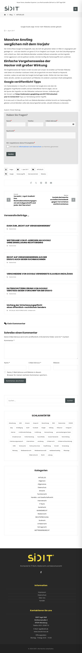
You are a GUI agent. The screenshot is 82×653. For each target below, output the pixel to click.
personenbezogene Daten (63, 432)
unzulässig (41, 441)
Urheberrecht (31, 310)
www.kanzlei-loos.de (41, 632)
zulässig (50, 455)
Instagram (69, 428)
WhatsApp (66, 450)
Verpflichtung (47, 446)
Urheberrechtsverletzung (65, 441)
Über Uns (42, 598)
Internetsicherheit (33, 174)
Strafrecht (42, 520)
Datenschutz (12, 229)
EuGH (27, 428)
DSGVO (71, 423)
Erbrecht (42, 491)
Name (7, 363)
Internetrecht (42, 501)
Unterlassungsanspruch (16, 441)
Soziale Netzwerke (53, 437)
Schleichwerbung (29, 437)
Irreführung (38, 432)
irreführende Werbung (25, 432)
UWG (14, 446)
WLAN (42, 455)
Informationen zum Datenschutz (30, 147)
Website (56, 363)
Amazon (27, 423)
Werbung (15, 450)
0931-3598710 (44, 625)
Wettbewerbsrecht (26, 450)
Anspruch (35, 423)
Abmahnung (12, 423)
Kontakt (42, 601)
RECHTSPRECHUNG (21, 310)
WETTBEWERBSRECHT (42, 530)
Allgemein (42, 481)
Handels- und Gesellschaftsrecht (42, 497)
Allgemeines (42, 484)
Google (12, 174)
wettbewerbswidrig (55, 450)
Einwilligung (19, 428)
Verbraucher (22, 446)
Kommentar (9, 340)
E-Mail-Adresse (35, 363)
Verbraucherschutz (34, 446)
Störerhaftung (66, 437)
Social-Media (41, 437)
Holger (11, 169)
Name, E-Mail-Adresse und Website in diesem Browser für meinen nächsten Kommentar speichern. (27, 373)
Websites (43, 174)
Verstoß (56, 446)
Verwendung (65, 446)
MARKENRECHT (42, 510)
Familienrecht (42, 494)
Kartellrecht (42, 507)
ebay (11, 428)
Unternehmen (30, 441)
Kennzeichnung (48, 432)
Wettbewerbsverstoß (40, 450)
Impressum (42, 592)
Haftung (51, 428)
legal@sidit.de (43, 629)
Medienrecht (42, 514)
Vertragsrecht (42, 527)
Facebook (35, 428)
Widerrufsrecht (33, 455)
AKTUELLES (40, 169)
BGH (53, 423)
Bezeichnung (45, 423)
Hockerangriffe (21, 174)
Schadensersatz (16, 437)
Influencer (59, 428)
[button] (75, 9)
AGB (20, 423)
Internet (13, 432)
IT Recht (42, 504)
